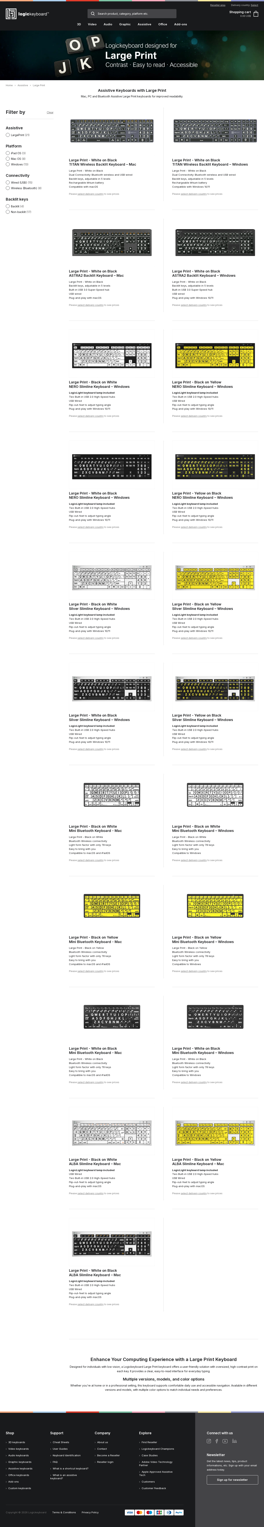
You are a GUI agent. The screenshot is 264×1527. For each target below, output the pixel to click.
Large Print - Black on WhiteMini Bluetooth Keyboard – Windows (203, 828)
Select (254, 5)
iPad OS (16, 153)
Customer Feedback (154, 1488)
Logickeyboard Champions (158, 1448)
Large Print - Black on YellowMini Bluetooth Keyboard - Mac (95, 939)
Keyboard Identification (67, 1455)
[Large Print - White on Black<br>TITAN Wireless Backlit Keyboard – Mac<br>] (112, 131)
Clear (50, 112)
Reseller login (105, 1461)
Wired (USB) (19, 182)
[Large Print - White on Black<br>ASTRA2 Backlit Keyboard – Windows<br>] (215, 243)
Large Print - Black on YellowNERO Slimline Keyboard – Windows (202, 384)
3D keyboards (16, 1442)
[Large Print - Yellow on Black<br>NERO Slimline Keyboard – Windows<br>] (215, 465)
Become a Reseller (108, 1455)
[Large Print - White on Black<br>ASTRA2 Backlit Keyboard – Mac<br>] (112, 243)
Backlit (15, 206)
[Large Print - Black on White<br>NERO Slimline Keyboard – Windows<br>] (112, 353)
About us (102, 1442)
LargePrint (17, 135)
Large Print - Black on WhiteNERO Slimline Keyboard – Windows (99, 384)
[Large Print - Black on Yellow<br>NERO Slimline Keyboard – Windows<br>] (215, 353)
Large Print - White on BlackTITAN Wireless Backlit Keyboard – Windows (210, 162)
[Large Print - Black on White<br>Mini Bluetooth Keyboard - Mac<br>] (112, 798)
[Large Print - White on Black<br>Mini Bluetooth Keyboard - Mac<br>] (112, 1020)
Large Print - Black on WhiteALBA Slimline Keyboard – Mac (95, 1162)
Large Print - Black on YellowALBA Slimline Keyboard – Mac (198, 1162)
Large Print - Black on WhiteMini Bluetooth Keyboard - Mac (95, 828)
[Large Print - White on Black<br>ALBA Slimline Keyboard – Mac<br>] (112, 1242)
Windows (17, 164)
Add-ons (13, 1481)
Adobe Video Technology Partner (155, 1463)
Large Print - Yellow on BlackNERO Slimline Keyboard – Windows (202, 495)
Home (9, 85)
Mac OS (16, 158)
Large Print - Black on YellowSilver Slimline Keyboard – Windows (202, 606)
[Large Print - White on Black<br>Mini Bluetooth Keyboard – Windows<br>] (215, 1020)
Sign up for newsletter (232, 1479)
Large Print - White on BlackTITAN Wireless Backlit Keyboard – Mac (102, 162)
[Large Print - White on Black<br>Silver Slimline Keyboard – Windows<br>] (112, 687)
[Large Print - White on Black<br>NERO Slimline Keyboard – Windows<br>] (112, 465)
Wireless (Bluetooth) (24, 188)
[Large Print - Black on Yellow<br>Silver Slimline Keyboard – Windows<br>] (215, 576)
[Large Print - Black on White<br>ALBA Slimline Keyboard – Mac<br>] (112, 1131)
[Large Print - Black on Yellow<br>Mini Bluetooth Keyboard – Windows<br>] (215, 909)
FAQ (55, 1461)
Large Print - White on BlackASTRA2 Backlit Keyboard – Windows (204, 273)
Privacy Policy (90, 1512)
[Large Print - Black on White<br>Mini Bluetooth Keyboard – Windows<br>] (215, 798)
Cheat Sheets (61, 1442)
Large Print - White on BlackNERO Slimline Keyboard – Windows (99, 495)
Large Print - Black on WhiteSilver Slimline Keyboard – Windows (99, 606)
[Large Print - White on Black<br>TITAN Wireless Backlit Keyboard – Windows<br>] (215, 131)
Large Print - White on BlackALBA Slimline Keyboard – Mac (95, 1272)
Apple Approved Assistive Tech (156, 1473)
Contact (102, 1448)
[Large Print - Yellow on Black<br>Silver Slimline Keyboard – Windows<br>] (215, 687)
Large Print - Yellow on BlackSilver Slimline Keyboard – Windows (202, 717)
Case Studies (150, 1455)
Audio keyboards (18, 1455)
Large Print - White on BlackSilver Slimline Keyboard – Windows (99, 717)
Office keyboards (18, 1475)
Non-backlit (18, 212)
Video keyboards (18, 1448)
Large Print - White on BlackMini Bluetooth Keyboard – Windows (203, 1050)
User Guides (60, 1448)
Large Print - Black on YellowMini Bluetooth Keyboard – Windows (203, 939)
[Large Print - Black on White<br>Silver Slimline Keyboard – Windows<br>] (112, 576)
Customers (148, 1481)
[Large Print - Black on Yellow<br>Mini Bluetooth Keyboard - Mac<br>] (112, 909)
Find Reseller (149, 1442)
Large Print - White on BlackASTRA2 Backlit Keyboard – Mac (96, 273)
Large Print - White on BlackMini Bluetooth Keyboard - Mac (95, 1050)
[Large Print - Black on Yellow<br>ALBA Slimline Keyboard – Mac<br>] (215, 1131)
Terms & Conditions (64, 1512)
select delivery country (90, 193)
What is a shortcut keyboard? (71, 1468)
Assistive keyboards (20, 1468)
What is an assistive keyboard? (63, 1476)
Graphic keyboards (20, 1461)
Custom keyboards (19, 1488)
